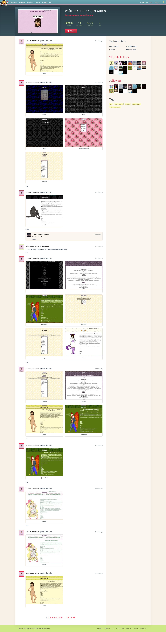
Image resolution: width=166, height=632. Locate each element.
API (123, 628)
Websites (13, 2)
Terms (136, 628)
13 (70, 617)
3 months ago (99, 82)
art (111, 104)
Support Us (46, 2)
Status (129, 628)
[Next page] (73, 617)
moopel (46, 246)
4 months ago (99, 192)
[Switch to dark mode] (163, 2)
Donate (107, 628)
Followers (115, 80)
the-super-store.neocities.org (79, 15)
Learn (37, 2)
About (99, 628)
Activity (30, 2)
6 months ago (99, 573)
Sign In (157, 2)
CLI (113, 628)
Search (22, 2)
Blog (118, 628)
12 (67, 617)
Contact (143, 628)
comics (127, 104)
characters (119, 104)
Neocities (22, 628)
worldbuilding (115, 107)
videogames (136, 104)
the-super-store (33, 40)
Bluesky (47, 628)
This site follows (119, 57)
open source (31, 628)
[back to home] (4, 3)
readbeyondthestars (41, 234)
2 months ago (99, 41)
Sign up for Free (146, 2)
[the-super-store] (21, 41)
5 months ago (99, 488)
